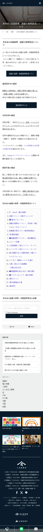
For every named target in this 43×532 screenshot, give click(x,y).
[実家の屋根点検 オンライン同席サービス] (31, 439)
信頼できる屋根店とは (13, 502)
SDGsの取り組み (7, 428)
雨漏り (4, 381)
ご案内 (4, 386)
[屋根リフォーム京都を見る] (21, 514)
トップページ (6, 497)
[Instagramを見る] (26, 492)
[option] (22, 435)
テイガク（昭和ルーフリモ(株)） (21, 260)
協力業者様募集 (16, 505)
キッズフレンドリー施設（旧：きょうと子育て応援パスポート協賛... (11, 449)
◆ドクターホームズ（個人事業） (21, 275)
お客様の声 (18, 500)
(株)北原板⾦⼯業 (15, 282)
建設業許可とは (21, 105)
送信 (21, 316)
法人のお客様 (23, 502)
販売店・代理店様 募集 (28, 505)
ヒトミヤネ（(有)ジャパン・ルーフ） (23, 249)
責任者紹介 (31, 497)
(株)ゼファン (14, 279)
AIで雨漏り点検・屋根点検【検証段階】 (18, 364)
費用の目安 (11, 500)
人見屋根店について (16, 497)
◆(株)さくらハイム (16, 220)
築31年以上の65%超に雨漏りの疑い (16, 370)
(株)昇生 (12, 286)
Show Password (12, 312)
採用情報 (38, 505)
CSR (4, 395)
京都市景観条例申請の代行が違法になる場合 (19, 342)
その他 (4, 398)
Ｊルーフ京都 (14, 242)
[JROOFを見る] (21, 521)
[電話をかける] (7, 529)
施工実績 (5, 384)
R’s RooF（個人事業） (18, 212)
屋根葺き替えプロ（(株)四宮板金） (22, 231)
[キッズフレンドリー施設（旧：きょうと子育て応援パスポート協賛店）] (11, 440)
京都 (4, 401)
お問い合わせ (33, 500)
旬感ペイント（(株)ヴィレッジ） (21, 216)
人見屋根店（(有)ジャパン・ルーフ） (23, 245)
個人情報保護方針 (32, 502)
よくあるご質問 (8, 389)
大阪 (4, 404)
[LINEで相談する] (21, 529)
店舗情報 (25, 497)
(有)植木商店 (14, 234)
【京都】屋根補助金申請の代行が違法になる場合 (20, 350)
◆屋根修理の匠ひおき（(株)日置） (22, 271)
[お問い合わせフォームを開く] (36, 529)
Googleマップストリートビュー (19, 155)
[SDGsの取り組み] (11, 421)
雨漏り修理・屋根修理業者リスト (21, 74)
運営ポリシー (8, 505)
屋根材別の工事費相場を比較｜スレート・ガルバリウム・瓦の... (20, 358)
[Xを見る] (21, 492)
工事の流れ (25, 500)
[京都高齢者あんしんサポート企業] (31, 421)
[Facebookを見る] (17, 492)
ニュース (22, 508)
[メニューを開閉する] (40, 3)
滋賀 (4, 406)
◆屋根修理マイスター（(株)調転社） (23, 238)
